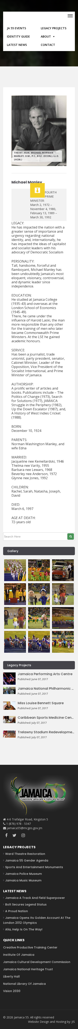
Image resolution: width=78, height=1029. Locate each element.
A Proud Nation (16, 911)
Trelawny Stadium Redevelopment (46, 732)
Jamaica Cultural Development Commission (36, 962)
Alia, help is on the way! (23, 929)
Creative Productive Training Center (30, 947)
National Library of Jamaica (24, 984)
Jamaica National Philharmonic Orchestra (46, 688)
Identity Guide (18, 36)
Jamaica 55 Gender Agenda (26, 860)
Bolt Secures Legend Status (26, 904)
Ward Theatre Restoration (25, 854)
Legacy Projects (53, 28)
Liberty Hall (11, 976)
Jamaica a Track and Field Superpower (35, 898)
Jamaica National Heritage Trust (28, 969)
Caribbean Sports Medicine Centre (46, 717)
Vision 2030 (11, 991)
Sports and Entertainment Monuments (34, 867)
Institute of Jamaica (18, 955)
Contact (48, 45)
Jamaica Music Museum (23, 880)
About (46, 36)
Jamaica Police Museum (23, 874)
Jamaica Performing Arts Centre (45, 674)
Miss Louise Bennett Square (41, 703)
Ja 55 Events (16, 28)
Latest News (17, 45)
